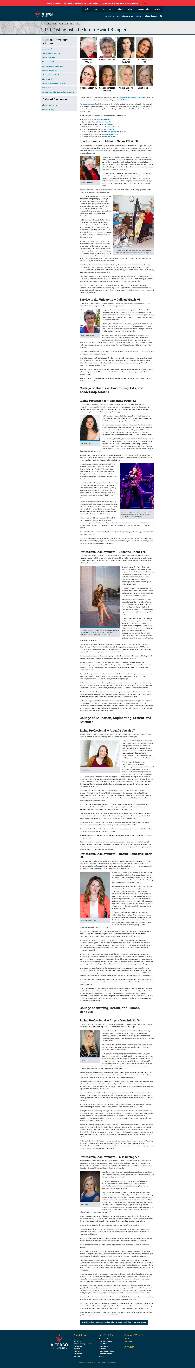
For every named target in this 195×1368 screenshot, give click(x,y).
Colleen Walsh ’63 (105, 122)
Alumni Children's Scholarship (52, 75)
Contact (130, 1339)
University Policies (105, 1353)
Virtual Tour (103, 1344)
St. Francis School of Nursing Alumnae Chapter (58, 92)
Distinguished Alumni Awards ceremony (131, 97)
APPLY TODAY (143, 3)
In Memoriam (46, 88)
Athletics (157, 9)
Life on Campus (151, 16)
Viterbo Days (124, 100)
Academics (110, 16)
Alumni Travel (47, 79)
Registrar (77, 1349)
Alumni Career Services (50, 105)
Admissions (78, 1339)
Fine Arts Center (143, 9)
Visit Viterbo (78, 1346)
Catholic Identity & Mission (83, 1344)
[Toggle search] (161, 16)
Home (43, 24)
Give (103, 9)
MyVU (111, 9)
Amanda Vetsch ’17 (108, 129)
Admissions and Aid (125, 16)
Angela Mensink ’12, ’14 (110, 134)
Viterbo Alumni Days (49, 62)
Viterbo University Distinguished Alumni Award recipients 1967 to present (114, 1322)
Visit (95, 9)
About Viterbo (52, 24)
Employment (103, 1346)
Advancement (47, 49)
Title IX (101, 1356)
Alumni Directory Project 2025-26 (53, 83)
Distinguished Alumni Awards (52, 66)
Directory (102, 1349)
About (138, 16)
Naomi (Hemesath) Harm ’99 (116, 132)
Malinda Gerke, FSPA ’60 (102, 119)
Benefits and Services (49, 70)
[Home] (44, 13)
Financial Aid (78, 1351)
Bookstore (77, 1341)
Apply (87, 9)
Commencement (48, 109)
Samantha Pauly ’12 (108, 124)
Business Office (104, 1339)
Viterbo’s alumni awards (88, 104)
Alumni (120, 9)
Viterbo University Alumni (51, 53)
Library (130, 9)
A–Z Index (77, 1356)
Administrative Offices (66, 24)
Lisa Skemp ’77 (112, 137)
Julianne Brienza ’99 (113, 127)
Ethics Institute (79, 1353)
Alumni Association (49, 57)
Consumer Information (107, 1341)
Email (130, 1341)
